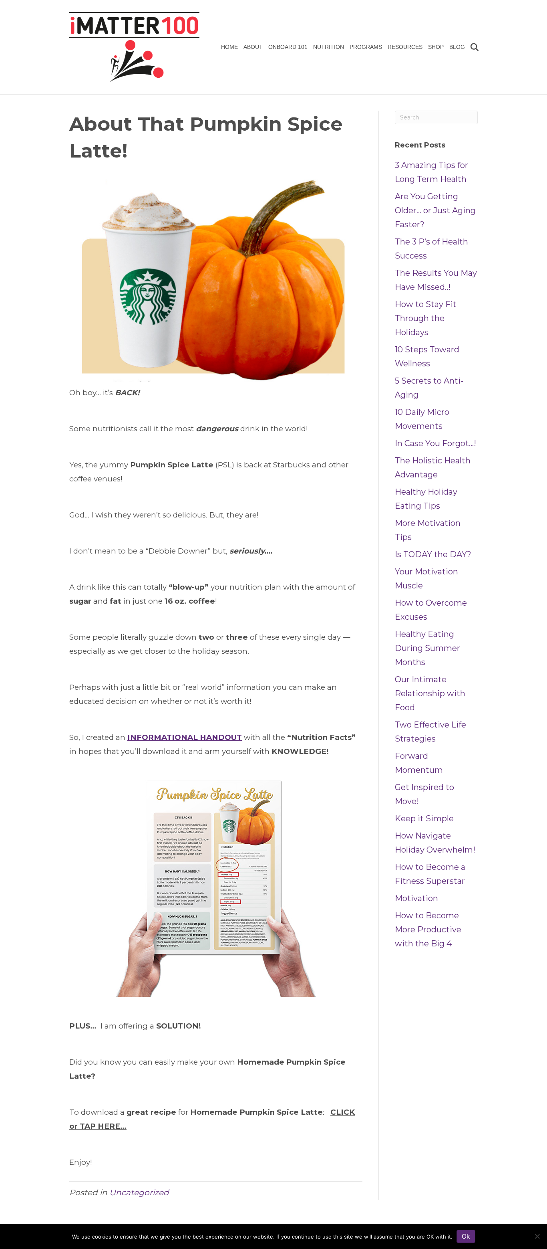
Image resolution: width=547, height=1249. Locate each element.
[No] (537, 1236)
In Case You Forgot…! (435, 443)
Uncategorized (139, 1192)
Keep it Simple (424, 818)
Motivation (416, 898)
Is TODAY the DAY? (433, 554)
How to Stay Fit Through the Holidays (426, 318)
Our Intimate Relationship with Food (430, 693)
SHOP (436, 47)
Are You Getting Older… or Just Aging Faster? (435, 210)
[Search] (473, 47)
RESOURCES (405, 47)
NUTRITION (328, 47)
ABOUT (253, 47)
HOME (229, 47)
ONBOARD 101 (288, 47)
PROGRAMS (366, 47)
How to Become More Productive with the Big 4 (428, 929)
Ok (466, 1236)
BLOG (457, 47)
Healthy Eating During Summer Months (427, 648)
